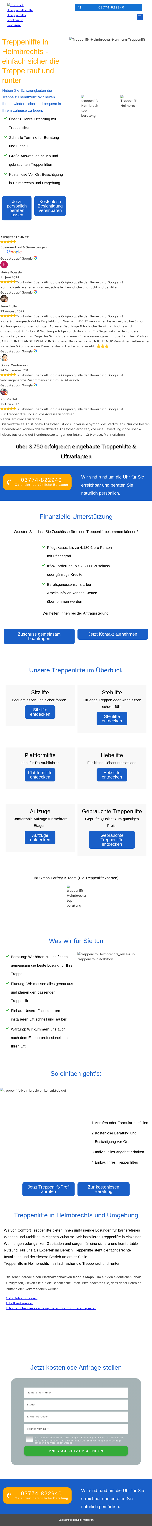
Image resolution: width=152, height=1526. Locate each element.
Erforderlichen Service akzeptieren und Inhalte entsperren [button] (51, 1308)
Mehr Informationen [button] (21, 1298)
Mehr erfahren (114, 434)
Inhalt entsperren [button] (19, 1303)
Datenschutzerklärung (63, 1437)
